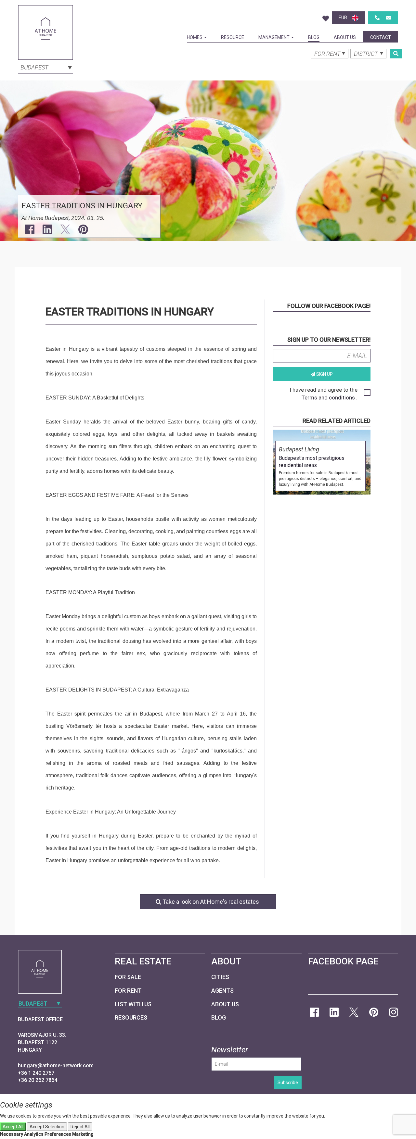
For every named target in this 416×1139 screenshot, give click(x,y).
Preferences (58, 1134)
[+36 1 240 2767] (377, 17)
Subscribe (288, 1082)
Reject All (80, 1126)
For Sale (128, 977)
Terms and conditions (328, 397)
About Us (345, 37)
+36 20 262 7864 (37, 1080)
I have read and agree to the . (324, 393)
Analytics (34, 1134)
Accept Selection (47, 1126)
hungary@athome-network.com (56, 1065)
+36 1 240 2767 (36, 1073)
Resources (131, 1017)
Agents (222, 990)
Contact (380, 37)
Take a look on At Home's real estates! (211, 901)
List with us (133, 1004)
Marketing (83, 1134)
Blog (313, 37)
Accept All (13, 1126)
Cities (220, 977)
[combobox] (45, 67)
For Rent (128, 990)
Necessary (11, 1134)
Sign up (324, 374)
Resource (232, 37)
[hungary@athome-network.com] (388, 17)
